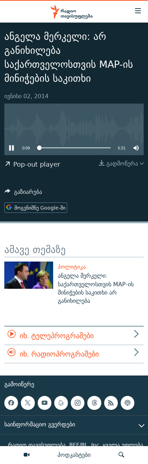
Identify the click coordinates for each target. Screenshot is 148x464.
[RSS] (111, 403)
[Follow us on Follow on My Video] (61, 403)
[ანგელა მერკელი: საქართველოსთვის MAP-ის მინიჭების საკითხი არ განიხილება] (28, 275)
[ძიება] (121, 455)
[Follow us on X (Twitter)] (27, 403)
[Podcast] (127, 403)
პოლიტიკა (72, 266)
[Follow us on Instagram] (77, 403)
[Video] (26, 455)
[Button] (23, 194)
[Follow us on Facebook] (11, 403)
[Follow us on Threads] (94, 403)
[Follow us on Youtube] (44, 403)
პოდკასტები (74, 455)
